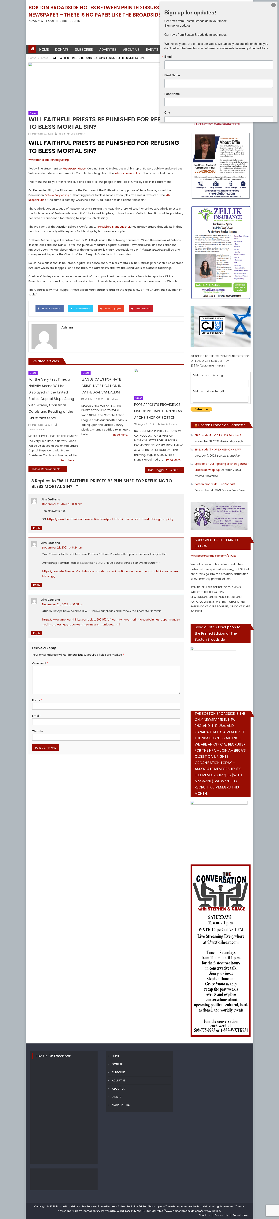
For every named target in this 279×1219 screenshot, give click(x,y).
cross (33, 113)
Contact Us (221, 1215)
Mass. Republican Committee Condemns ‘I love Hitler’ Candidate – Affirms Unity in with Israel (50, 469)
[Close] (273, 5)
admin (61, 133)
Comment (40, 663)
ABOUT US (131, 49)
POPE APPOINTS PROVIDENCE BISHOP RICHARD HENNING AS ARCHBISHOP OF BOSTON (158, 411)
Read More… (68, 460)
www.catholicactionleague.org (48, 160)
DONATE (62, 49)
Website (37, 731)
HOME (44, 49)
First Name (172, 75)
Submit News (241, 1215)
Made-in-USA (121, 1105)
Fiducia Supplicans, (57, 195)
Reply (36, 528)
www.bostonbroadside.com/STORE (213, 556)
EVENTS (152, 49)
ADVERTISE (108, 49)
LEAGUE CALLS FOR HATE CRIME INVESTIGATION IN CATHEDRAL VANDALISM (101, 386)
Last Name (172, 93)
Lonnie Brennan (36, 429)
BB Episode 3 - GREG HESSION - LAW (218, 449)
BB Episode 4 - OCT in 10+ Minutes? (218, 435)
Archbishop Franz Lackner (113, 227)
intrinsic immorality (127, 173)
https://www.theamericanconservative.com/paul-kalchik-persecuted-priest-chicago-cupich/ (110, 519)
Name (37, 700)
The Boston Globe (74, 168)
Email (36, 716)
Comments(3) (78, 133)
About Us (204, 1215)
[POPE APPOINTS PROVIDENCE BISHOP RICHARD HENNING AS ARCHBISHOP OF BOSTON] (159, 381)
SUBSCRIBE (84, 49)
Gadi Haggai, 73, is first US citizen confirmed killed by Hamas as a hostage (166, 470)
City (167, 112)
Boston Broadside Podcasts (221, 425)
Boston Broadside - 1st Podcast (215, 484)
